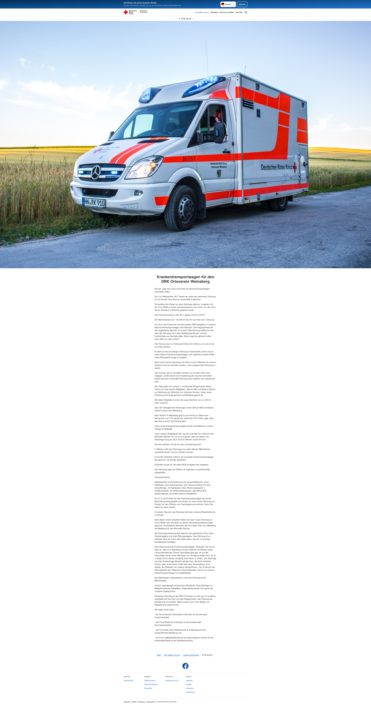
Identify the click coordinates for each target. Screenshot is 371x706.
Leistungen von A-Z (172, 680)
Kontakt (188, 684)
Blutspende (148, 688)
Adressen (189, 680)
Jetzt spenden (128, 680)
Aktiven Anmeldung (151, 684)
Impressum (190, 688)
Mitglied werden (149, 680)
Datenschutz (190, 692)
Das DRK (239, 12)
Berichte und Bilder (227, 12)
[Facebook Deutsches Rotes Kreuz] (185, 666)
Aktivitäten (214, 12)
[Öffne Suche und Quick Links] (245, 12)
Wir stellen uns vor (202, 12)
